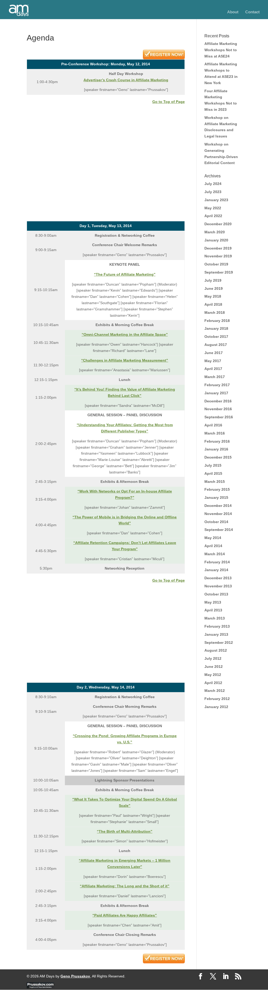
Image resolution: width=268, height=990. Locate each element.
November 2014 (218, 514)
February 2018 (217, 321)
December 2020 (218, 224)
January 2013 (216, 634)
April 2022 (213, 216)
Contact (252, 12)
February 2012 (217, 699)
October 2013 (216, 594)
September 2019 (218, 272)
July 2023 (212, 192)
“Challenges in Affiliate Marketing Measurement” (124, 360)
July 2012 (212, 658)
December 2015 (218, 457)
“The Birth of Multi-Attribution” (124, 831)
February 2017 (217, 385)
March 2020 (214, 232)
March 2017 (214, 377)
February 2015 (217, 489)
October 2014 (216, 522)
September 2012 (218, 642)
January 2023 (216, 200)
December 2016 (218, 401)
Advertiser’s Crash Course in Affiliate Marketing (125, 80)
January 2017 (216, 393)
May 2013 (212, 602)
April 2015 (213, 473)
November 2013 (218, 586)
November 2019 (218, 256)
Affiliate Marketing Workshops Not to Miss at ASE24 (220, 50)
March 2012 (214, 690)
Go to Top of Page (168, 102)
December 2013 (218, 578)
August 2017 (215, 345)
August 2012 (215, 650)
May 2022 (212, 208)
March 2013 (214, 618)
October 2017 (216, 336)
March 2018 (214, 312)
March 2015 (214, 481)
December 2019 (218, 248)
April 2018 (213, 304)
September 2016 (218, 417)
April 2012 (213, 683)
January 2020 (216, 240)
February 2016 (217, 441)
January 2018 (216, 328)
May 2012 (212, 675)
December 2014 (218, 505)
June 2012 (213, 666)
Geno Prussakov (75, 976)
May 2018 (212, 296)
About (232, 12)
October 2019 (216, 264)
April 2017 (213, 369)
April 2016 (213, 425)
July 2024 (212, 184)
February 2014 (217, 562)
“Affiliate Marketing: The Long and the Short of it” (124, 886)
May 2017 (212, 361)
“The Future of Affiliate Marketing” (124, 274)
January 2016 (216, 449)
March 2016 (214, 433)
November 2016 (218, 409)
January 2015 (216, 497)
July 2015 (212, 465)
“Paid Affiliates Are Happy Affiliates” (124, 915)
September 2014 (218, 530)
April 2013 (213, 610)
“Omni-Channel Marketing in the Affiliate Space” (125, 334)
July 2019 (212, 280)
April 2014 (213, 546)
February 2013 (217, 626)
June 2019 (213, 288)
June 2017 (213, 353)
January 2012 (216, 707)
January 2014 (216, 570)
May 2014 (212, 538)
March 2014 (214, 554)
